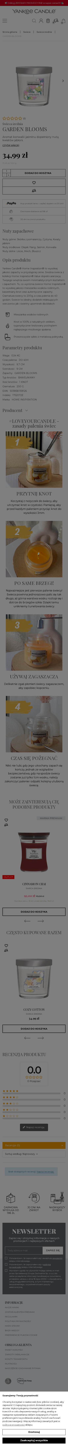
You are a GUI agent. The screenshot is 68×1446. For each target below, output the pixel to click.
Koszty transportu (16, 1359)
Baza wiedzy (12, 1330)
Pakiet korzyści (14, 1350)
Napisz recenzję (35, 1127)
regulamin (57, 1258)
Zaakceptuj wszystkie (34, 1440)
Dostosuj (34, 1432)
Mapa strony (12, 1326)
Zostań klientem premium (19, 1312)
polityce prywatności (13, 1424)
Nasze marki (12, 1307)
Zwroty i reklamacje (17, 1354)
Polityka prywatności (18, 1321)
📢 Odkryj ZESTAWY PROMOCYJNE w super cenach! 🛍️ (34, 3)
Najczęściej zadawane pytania (23, 1368)
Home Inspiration (24, 399)
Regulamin (11, 1316)
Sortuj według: (13, 1153)
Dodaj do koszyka (38, 173)
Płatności (11, 1363)
